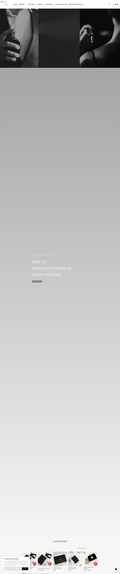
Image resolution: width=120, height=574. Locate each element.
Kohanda (7, 568)
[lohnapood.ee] (6, 4)
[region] (16, 564)
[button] (109, 4)
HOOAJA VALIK (31, 4)
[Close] (28, 558)
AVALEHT (15, 4)
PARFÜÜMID (22, 4)
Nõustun (25, 568)
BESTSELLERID (48, 4)
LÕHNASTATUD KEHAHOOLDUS (76, 4)
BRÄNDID (40, 4)
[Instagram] (117, 4)
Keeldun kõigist (16, 568)
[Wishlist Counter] (113, 4)
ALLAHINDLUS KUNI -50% (61, 4)
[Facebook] (115, 4)
